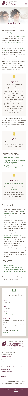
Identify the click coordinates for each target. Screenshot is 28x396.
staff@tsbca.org (8, 314)
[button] (14, 157)
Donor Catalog (20, 36)
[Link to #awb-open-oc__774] (26, 4)
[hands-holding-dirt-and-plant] (12, 341)
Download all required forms (14, 183)
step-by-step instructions (15, 43)
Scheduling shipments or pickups (14, 269)
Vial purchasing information (13, 267)
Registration (13, 33)
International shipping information (15, 271)
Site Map (16, 391)
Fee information (9, 265)
